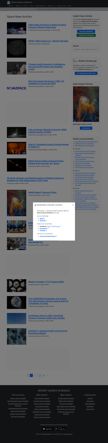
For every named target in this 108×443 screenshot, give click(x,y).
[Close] (73, 205)
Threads (42, 230)
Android (42, 221)
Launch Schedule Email (48, 236)
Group (57, 226)
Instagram (43, 228)
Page (48, 226)
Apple (42, 218)
